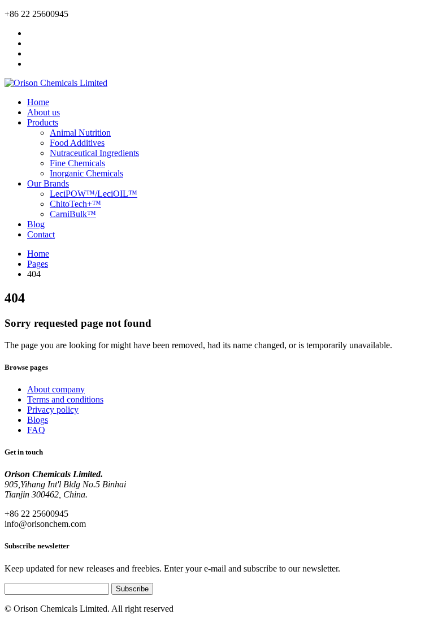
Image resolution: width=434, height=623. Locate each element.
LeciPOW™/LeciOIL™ (93, 193)
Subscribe (132, 589)
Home (38, 102)
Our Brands (48, 183)
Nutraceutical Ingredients (94, 153)
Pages (37, 264)
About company (56, 389)
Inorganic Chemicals (86, 173)
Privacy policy (53, 409)
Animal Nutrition (80, 132)
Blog (36, 224)
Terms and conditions (65, 399)
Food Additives (77, 143)
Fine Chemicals (77, 163)
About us (43, 112)
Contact (41, 234)
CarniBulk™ (73, 214)
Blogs (37, 420)
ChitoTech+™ (75, 204)
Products (42, 122)
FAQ (36, 430)
